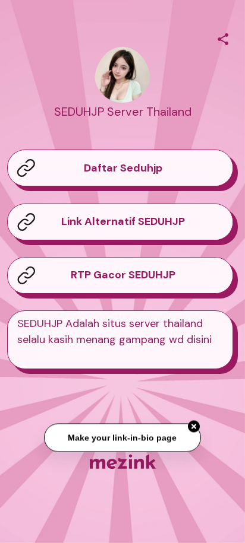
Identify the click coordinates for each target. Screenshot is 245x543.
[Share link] (223, 37)
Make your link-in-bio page (122, 437)
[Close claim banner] (194, 427)
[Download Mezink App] (123, 461)
